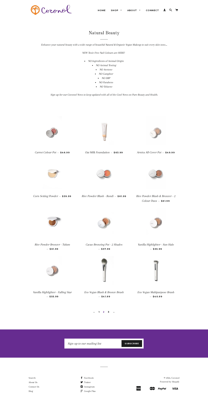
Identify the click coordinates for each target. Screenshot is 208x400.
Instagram (89, 386)
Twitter (87, 382)
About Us (33, 382)
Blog (31, 391)
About (132, 10)
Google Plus (89, 391)
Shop (115, 10)
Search (32, 378)
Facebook (88, 378)
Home (102, 10)
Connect (152, 10)
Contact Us (34, 386)
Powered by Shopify (169, 381)
